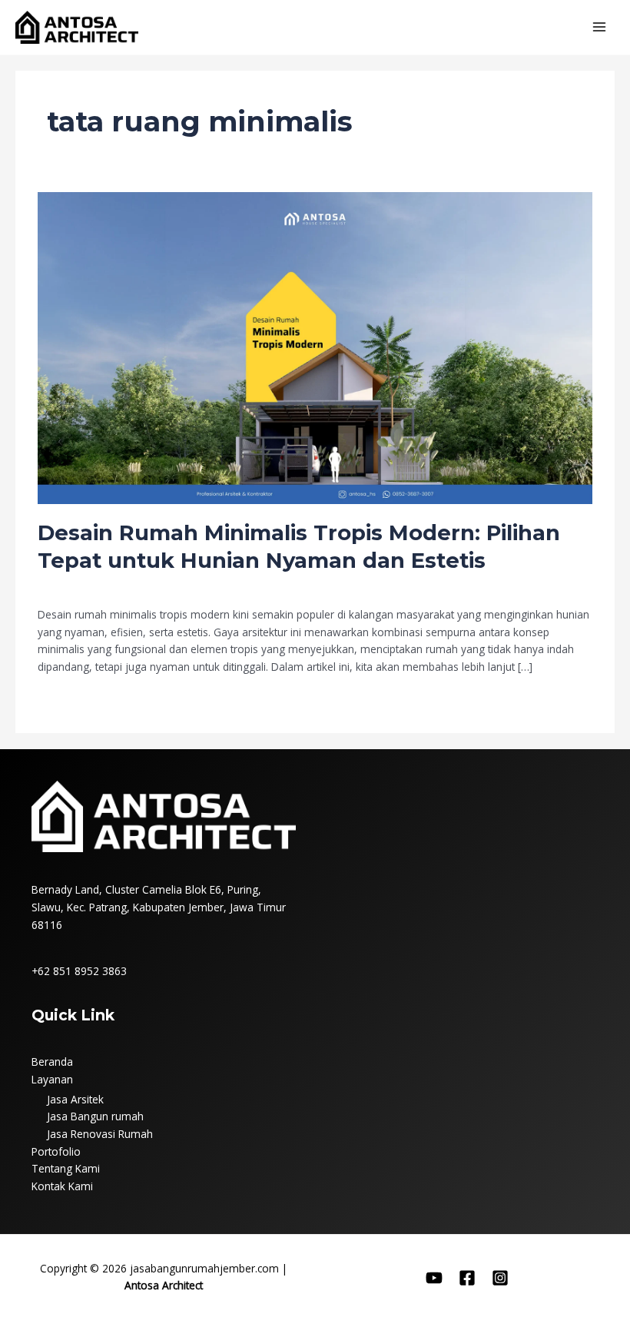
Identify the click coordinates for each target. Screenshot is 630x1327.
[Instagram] (500, 1277)
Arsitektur (129, 586)
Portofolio (56, 1151)
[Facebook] (467, 1277)
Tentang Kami (66, 1168)
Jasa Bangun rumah (95, 1116)
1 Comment (67, 586)
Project (175, 586)
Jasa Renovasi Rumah (100, 1133)
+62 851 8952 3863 (79, 971)
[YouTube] (434, 1277)
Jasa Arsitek (75, 1099)
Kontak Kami (62, 1186)
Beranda (52, 1061)
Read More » (69, 699)
